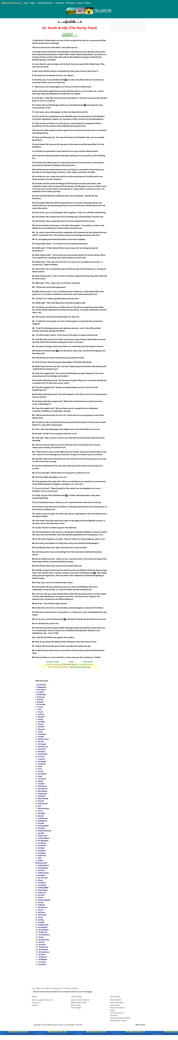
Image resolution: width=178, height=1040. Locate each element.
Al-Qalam (42, 850)
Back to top (140, 1025)
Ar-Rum (41, 756)
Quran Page (76, 1005)
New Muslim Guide (79, 1002)
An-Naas (42, 964)
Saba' (40, 766)
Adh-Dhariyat (43, 808)
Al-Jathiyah (42, 793)
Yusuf (40, 712)
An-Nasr (42, 954)
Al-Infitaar (42, 885)
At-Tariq (41, 895)
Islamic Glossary (117, 1013)
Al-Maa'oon (43, 947)
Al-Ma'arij (42, 855)
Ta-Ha (40, 732)
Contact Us (36, 1002)
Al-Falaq (42, 962)
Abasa (40, 880)
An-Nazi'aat (43, 878)
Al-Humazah (44, 939)
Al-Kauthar (43, 949)
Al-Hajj (40, 736)
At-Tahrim (42, 845)
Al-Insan (41, 870)
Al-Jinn (40, 860)
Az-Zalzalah (42, 927)
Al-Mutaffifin (43, 888)
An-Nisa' (40, 692)
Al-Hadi (41, 823)
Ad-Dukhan (42, 791)
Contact (79, 3)
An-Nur (41, 741)
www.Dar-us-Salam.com (80, 667)
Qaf (39, 806)
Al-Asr (41, 937)
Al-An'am (41, 697)
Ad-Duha (41, 912)
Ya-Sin (40, 771)
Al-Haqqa (42, 853)
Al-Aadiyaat (44, 930)
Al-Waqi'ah (42, 821)
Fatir (40, 769)
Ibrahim (41, 717)
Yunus (40, 707)
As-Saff (41, 833)
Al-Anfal (40, 702)
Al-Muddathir (43, 865)
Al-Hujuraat (43, 803)
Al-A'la (40, 897)
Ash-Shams (42, 907)
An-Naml (41, 749)
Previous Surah (52, 662)
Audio (112, 1010)
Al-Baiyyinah (43, 925)
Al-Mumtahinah (44, 831)
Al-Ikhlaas (43, 959)
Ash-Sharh (42, 915)
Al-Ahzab (41, 764)
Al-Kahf (41, 727)
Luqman (41, 759)
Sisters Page (76, 1007)
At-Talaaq (42, 843)
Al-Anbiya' (42, 734)
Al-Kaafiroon (44, 952)
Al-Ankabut (42, 754)
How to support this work (42, 1000)
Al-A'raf (40, 699)
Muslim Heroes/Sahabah (120, 1018)
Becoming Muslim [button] (45, 3)
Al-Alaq (41, 920)
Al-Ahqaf (41, 796)
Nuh (40, 858)
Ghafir (40, 781)
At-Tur (40, 811)
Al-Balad (41, 905)
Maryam (41, 729)
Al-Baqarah (41, 687)
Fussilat (41, 784)
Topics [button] (32, 3)
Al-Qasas (41, 751)
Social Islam (115, 1005)
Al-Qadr (41, 922)
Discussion (60, 3)
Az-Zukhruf (42, 788)
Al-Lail (40, 910)
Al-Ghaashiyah (44, 900)
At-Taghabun (43, 840)
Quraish (42, 944)
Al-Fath (41, 801)
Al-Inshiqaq (42, 890)
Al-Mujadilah (43, 826)
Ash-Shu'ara (43, 746)
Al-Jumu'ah (42, 836)
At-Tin (40, 917)
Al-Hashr (41, 828)
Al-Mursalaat (43, 873)
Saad (40, 776)
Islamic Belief (115, 1000)
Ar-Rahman (42, 818)
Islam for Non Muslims (80, 1000)
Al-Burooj (42, 892)
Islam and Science (117, 1007)
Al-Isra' (41, 724)
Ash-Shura (42, 786)
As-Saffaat (42, 774)
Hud (39, 709)
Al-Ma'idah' (41, 694)
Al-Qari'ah (43, 932)
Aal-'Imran (41, 689)
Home (26, 3)
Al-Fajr (40, 902)
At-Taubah (41, 704)
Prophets (114, 1015)
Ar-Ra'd (41, 714)
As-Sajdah (42, 761)
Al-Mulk (41, 848)
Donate (88, 3)
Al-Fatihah (41, 684)
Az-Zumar (42, 779)
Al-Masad (43, 957)
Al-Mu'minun (43, 739)
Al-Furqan (42, 744)
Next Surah (88, 662)
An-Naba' (42, 875)
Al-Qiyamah (43, 868)
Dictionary (70, 3)
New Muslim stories (118, 1020)
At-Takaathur (44, 935)
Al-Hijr (40, 719)
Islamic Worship (116, 1002)
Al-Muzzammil (41, 863)
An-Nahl (41, 722)
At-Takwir (42, 883)
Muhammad (43, 798)
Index (71, 662)
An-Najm (41, 813)
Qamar (41, 816)
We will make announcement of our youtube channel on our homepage (62, 991)
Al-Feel (41, 942)
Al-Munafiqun (43, 838)
